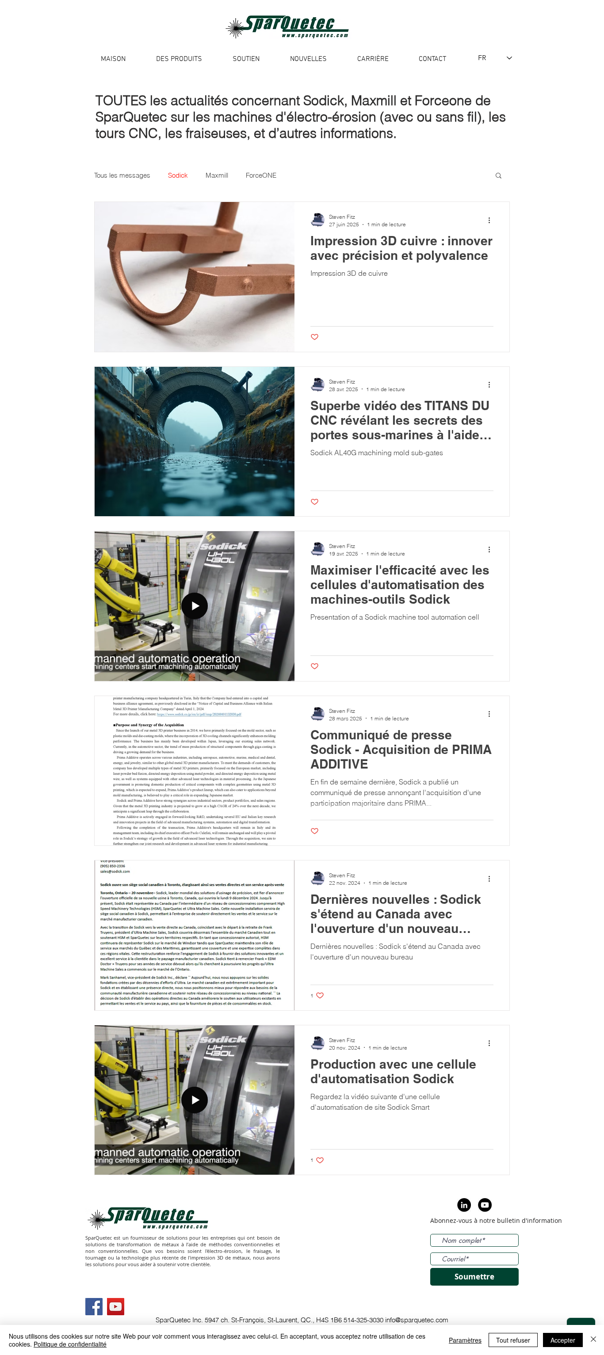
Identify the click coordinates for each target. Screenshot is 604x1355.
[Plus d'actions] (492, 220)
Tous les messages (122, 175)
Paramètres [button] (465, 1340)
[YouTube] (115, 1306)
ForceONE (261, 175)
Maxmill (217, 175)
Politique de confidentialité (70, 1344)
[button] (498, 176)
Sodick (178, 175)
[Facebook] (94, 1306)
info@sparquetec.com (416, 1320)
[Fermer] (593, 1340)
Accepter (562, 1340)
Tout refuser (513, 1340)
